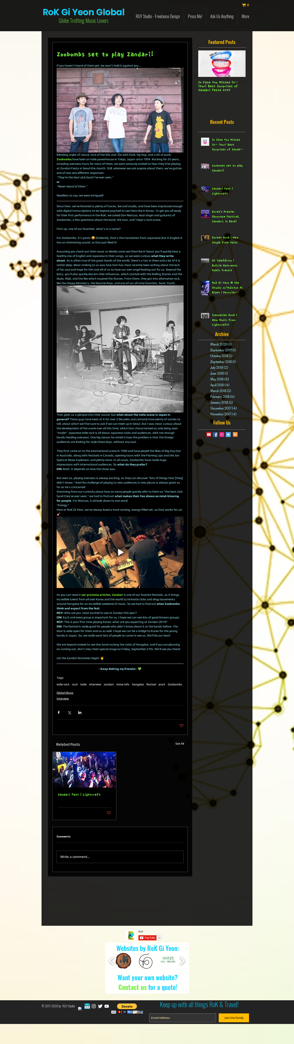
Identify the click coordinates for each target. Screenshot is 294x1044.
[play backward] (111, 961)
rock (75, 684)
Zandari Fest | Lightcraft (79, 795)
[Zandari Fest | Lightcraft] (84, 769)
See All (179, 743)
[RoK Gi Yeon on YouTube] (106, 1006)
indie (83, 684)
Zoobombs (175, 684)
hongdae (138, 684)
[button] (247, 5)
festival (151, 684)
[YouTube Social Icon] (208, 434)
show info (122, 684)
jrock (162, 684)
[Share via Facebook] (59, 712)
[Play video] (120, 552)
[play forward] (182, 961)
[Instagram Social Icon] (221, 434)
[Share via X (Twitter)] (69, 712)
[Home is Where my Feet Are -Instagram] (93, 1006)
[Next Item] (239, 63)
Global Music (65, 692)
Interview (63, 698)
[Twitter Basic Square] (228, 434)
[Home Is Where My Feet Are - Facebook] (87, 1006)
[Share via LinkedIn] (80, 712)
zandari (109, 684)
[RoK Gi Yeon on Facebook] (81, 1009)
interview (95, 684)
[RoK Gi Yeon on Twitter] (100, 1006)
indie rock (63, 684)
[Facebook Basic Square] (215, 434)
